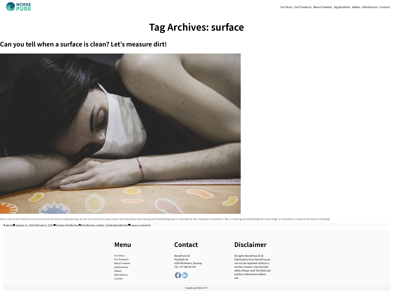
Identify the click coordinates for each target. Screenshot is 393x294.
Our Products (302, 7)
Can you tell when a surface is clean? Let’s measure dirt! (83, 43)
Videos (356, 7)
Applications (342, 7)
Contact (384, 7)
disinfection (88, 225)
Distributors (370, 7)
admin (9, 225)
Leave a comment (140, 225)
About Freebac (322, 7)
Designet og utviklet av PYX (196, 287)
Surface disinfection (67, 225)
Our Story (286, 7)
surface (100, 225)
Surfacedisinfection (117, 225)
